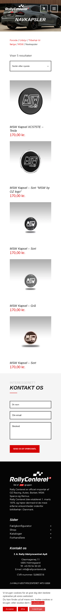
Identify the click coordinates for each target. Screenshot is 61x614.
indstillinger (37, 603)
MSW (21, 44)
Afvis (23, 609)
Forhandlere (17, 537)
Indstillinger (37, 609)
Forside (14, 40)
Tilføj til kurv (30, 122)
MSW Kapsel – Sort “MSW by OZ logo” (30, 189)
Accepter (10, 609)
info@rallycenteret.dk (34, 569)
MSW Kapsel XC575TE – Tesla (26, 128)
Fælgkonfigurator (21, 526)
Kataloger (16, 533)
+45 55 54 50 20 (32, 566)
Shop (13, 529)
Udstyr (23, 40)
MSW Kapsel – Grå (23, 305)
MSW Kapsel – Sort (23, 248)
